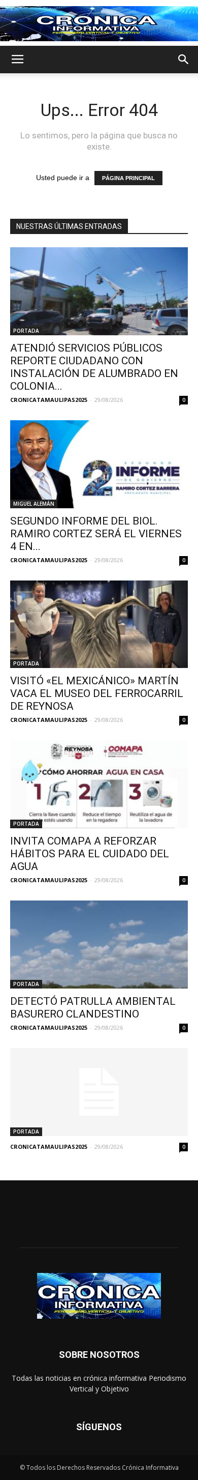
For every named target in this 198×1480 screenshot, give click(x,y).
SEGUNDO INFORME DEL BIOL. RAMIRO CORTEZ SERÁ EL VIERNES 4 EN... (96, 534)
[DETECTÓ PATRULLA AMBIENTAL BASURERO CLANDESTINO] (99, 945)
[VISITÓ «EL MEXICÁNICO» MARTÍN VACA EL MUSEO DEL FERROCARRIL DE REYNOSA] (99, 625)
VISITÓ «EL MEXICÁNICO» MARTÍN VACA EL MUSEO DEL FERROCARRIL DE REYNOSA (96, 693)
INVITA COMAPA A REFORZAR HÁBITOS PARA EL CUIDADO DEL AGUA (89, 854)
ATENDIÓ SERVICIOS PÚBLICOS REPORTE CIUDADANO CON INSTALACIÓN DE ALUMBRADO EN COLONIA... (94, 367)
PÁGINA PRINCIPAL (128, 178)
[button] (184, 59)
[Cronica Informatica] (99, 23)
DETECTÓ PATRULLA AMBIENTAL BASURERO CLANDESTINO (93, 1007)
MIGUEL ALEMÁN (33, 503)
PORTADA (26, 330)
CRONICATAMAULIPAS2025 (48, 399)
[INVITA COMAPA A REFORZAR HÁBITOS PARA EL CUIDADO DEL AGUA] (99, 784)
